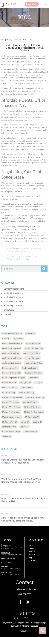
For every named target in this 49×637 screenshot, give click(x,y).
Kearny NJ (38, 382)
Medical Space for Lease (12, 416)
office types (9, 309)
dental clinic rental (33, 343)
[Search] (44, 269)
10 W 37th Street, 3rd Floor (10, 574)
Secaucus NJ (25, 426)
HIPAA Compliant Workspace (13, 377)
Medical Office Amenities (12, 397)
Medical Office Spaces (14, 301)
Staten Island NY (30, 431)
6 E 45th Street (6, 562)
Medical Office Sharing (11, 407)
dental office (27, 114)
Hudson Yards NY (9, 382)
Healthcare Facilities (10, 367)
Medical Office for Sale (35, 397)
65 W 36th (5, 568)
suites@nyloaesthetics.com (24, 589)
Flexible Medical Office (33, 362)
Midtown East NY (32, 416)
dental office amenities (11, 348)
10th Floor (17, 568)
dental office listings (31, 353)
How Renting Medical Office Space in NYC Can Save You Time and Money (22, 519)
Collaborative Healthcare (12, 343)
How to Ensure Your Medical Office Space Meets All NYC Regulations (23, 461)
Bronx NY (6, 338)
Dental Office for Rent (14, 288)
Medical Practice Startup (34, 411)
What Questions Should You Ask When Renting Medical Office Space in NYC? (21, 480)
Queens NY (37, 421)
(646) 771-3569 (24, 594)
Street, (11, 568)
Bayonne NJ (31, 333)
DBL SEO (17, 625)
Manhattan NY (27, 387)
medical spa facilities (13, 305)
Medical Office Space (13, 297)
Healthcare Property (30, 367)
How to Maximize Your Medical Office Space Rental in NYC (24, 500)
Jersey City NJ (25, 382)
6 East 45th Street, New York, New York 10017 (11, 547)
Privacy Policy (24, 630)
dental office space (32, 358)
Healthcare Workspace (33, 372)
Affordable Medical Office (12, 333)
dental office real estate (11, 358)
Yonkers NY (7, 436)
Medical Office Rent (30, 402)
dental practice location (11, 362)
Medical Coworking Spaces (16, 293)
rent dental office (9, 426)
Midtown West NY (9, 421)
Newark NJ (25, 421)
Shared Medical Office (11, 431)
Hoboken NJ (33, 377)
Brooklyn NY (19, 338)
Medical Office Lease (10, 402)
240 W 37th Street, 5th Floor (11, 554)
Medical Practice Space (11, 411)
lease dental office (9, 387)
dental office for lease (11, 353)
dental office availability (33, 348)
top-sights (8, 314)
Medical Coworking (26, 392)
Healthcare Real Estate (11, 372)
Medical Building (8, 392)
